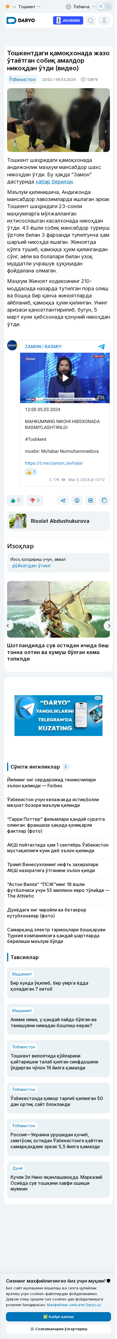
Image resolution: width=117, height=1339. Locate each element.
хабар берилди (54, 182)
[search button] (90, 20)
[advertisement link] (68, 20)
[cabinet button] (104, 20)
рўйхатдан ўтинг (31, 565)
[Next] (109, 626)
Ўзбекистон (22, 79)
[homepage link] (21, 20)
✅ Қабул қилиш (58, 1316)
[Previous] (8, 626)
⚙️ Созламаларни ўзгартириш (58, 1329)
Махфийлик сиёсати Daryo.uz (74, 1304)
